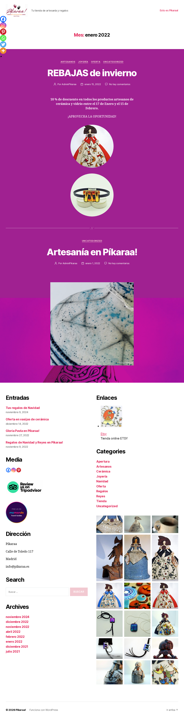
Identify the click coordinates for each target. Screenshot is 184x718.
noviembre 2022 (17, 627)
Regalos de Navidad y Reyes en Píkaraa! (34, 442)
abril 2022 (13, 631)
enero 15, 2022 (93, 84)
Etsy (104, 434)
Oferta (95, 62)
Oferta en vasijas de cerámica (27, 419)
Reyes (100, 496)
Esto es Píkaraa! (169, 10)
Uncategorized (113, 62)
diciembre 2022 (17, 622)
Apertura (103, 461)
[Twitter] (3, 44)
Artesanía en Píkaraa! (92, 251)
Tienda (101, 501)
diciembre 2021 (17, 646)
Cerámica (103, 471)
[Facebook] (3, 19)
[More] (3, 50)
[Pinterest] (3, 32)
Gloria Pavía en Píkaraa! (22, 431)
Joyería (83, 62)
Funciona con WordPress (43, 709)
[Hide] (1, 56)
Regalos (102, 491)
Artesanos (68, 62)
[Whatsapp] (3, 38)
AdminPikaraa (69, 84)
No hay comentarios (119, 84)
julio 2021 (13, 651)
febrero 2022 (15, 637)
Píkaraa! (21, 709)
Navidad (102, 481)
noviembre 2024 (17, 617)
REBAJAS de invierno (92, 72)
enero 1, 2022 (92, 263)
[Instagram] (3, 25)
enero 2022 (14, 641)
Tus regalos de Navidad (23, 408)
